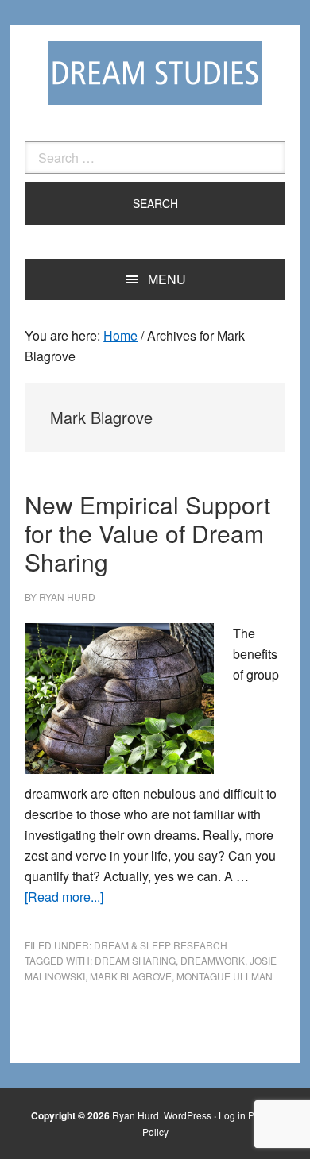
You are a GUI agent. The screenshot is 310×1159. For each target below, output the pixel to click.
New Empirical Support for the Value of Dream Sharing (147, 533)
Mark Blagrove (131, 976)
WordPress (187, 1115)
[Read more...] (64, 897)
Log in (232, 1115)
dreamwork (212, 960)
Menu (167, 279)
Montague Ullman (224, 976)
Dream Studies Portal (155, 73)
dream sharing (135, 960)
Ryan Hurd (136, 1115)
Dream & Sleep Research (160, 945)
